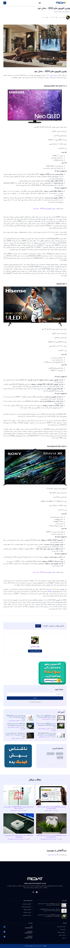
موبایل (10, 720)
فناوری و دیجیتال (45, 719)
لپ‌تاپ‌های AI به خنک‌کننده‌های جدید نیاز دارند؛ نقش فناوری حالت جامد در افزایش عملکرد (15, 734)
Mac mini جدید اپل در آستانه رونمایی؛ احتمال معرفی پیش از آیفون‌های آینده (16, 724)
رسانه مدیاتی (53, 75)
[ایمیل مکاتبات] (4, 932)
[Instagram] (33, 892)
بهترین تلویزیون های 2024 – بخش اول (44, 208)
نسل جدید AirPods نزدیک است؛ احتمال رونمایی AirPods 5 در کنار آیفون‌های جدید (46, 725)
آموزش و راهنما (65, 12)
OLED (49, 591)
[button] (39, 2)
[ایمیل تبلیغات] (4, 937)
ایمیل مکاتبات (29, 931)
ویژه (54, 12)
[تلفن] (4, 927)
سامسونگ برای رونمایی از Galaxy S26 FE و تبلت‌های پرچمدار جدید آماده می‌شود (16, 717)
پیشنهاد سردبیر (59, 12)
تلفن (31, 926)
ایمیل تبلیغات (29, 936)
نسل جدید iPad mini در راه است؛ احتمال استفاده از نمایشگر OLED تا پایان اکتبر (46, 716)
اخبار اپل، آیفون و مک (44, 839)
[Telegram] (37, 892)
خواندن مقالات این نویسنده (35, 651)
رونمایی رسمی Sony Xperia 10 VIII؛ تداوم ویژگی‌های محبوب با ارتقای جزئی (46, 734)
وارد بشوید (51, 855)
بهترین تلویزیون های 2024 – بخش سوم (44, 572)
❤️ (38, 626)
